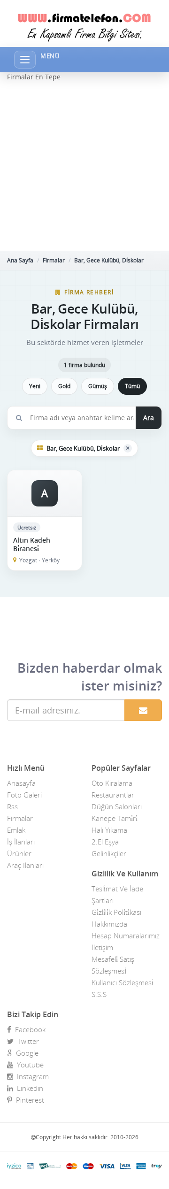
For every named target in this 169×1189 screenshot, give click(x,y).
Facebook (28, 1029)
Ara (148, 417)
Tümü (132, 386)
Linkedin (28, 1088)
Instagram (31, 1076)
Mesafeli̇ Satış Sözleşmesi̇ (113, 964)
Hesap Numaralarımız (126, 935)
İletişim (102, 947)
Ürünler (19, 853)
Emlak (16, 830)
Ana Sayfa (20, 260)
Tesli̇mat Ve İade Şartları (117, 894)
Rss (12, 806)
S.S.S (99, 994)
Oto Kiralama (112, 783)
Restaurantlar (113, 794)
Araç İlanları (25, 865)
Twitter (26, 1041)
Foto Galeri (24, 794)
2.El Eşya (105, 841)
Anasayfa (21, 783)
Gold (64, 386)
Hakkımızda (109, 923)
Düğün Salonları (117, 806)
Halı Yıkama (109, 830)
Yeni (34, 386)
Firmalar (54, 260)
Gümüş (97, 386)
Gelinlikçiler (109, 853)
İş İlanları (21, 841)
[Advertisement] (84, 166)
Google (25, 1053)
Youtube (28, 1064)
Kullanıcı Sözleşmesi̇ (123, 982)
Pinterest (28, 1100)
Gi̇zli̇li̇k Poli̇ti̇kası (116, 912)
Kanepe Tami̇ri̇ (115, 818)
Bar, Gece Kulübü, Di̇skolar (109, 260)
